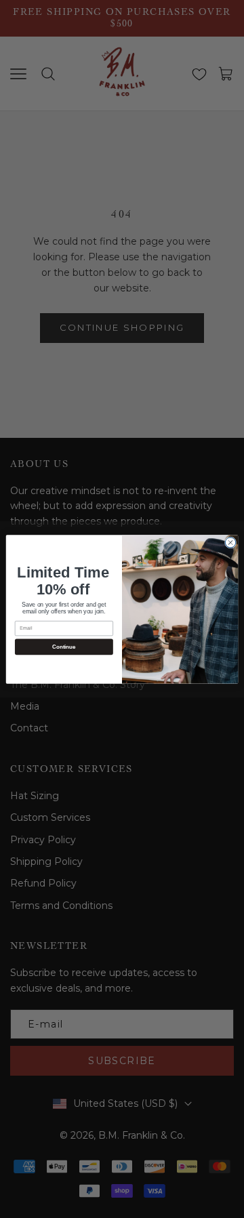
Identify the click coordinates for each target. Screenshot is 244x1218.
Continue (63, 646)
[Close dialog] (230, 542)
